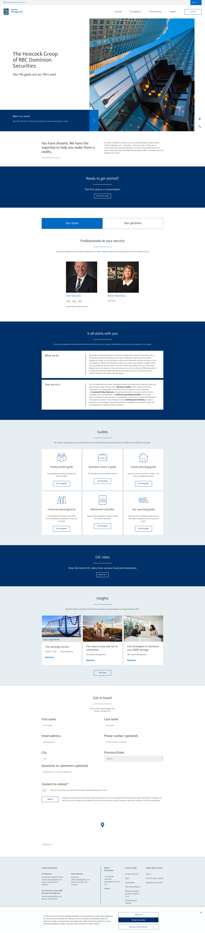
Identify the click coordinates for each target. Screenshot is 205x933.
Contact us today (102, 196)
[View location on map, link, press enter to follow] (102, 827)
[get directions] (102, 825)
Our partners (133, 223)
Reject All (138, 915)
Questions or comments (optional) (65, 766)
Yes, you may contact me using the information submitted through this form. (78, 790)
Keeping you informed (154, 883)
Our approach (135, 12)
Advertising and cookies (131, 901)
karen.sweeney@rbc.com (80, 880)
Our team (118, 12)
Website (107, 889)
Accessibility (130, 883)
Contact (193, 12)
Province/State (114, 752)
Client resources (155, 12)
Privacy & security (131, 874)
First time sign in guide (154, 878)
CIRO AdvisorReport (132, 887)
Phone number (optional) (121, 736)
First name (49, 719)
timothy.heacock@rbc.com (52, 880)
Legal (127, 878)
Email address (51, 736)
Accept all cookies (138, 920)
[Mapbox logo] (47, 844)
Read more (102, 575)
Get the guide (61, 484)
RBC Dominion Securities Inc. (14, 3)
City (44, 752)
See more (102, 673)
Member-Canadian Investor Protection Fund (132, 893)
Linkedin (45, 885)
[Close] (201, 912)
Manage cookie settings (138, 927)
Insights (173, 12)
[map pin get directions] (102, 825)
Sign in (148, 874)
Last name (111, 719)
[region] (102, 827)
